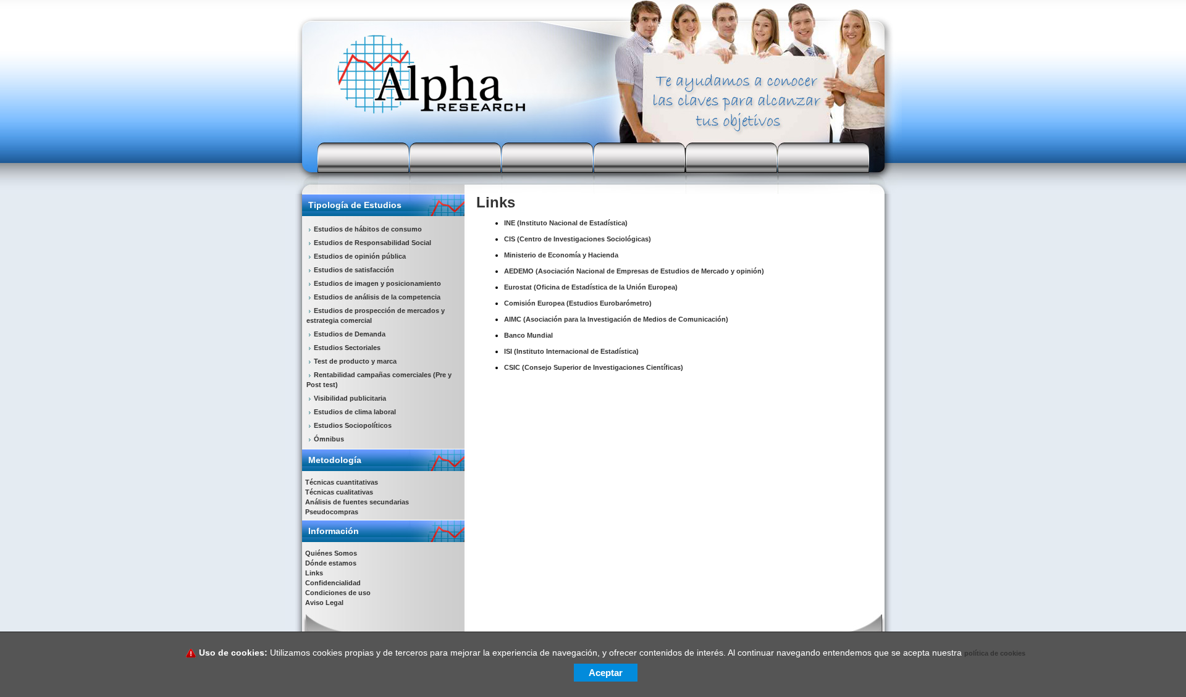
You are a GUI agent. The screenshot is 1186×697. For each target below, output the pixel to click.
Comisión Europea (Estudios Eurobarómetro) (578, 303)
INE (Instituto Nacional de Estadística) (566, 223)
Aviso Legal (324, 602)
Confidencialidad (333, 582)
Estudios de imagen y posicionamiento (377, 283)
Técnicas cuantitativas (341, 482)
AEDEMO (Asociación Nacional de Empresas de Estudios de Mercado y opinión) (634, 271)
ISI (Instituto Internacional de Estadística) (571, 351)
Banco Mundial (528, 335)
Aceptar (606, 672)
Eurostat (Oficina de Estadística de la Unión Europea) (591, 287)
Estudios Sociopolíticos (353, 425)
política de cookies (994, 653)
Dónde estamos (330, 563)
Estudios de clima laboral (355, 411)
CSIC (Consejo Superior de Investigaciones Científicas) (593, 367)
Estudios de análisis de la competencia (377, 297)
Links (314, 573)
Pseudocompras (331, 511)
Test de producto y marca (355, 361)
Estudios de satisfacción (354, 269)
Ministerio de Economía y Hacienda (561, 255)
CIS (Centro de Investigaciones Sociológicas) (577, 239)
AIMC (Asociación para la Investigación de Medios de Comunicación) (616, 319)
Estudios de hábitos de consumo (368, 229)
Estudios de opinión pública (360, 256)
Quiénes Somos (331, 553)
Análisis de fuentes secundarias (357, 502)
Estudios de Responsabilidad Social (372, 242)
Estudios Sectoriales (347, 347)
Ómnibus (329, 439)
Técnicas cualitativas (339, 492)
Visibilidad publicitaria (350, 398)
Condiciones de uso (338, 592)
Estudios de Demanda (349, 334)
